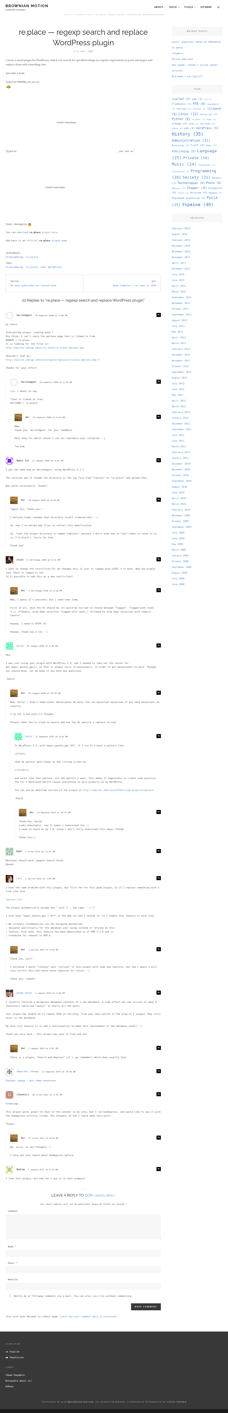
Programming (14, 257)
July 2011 (178, 435)
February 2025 (181, 228)
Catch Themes (176, 1402)
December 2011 (181, 423)
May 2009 (177, 544)
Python (181, 119)
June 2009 (178, 538)
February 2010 (181, 509)
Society (196, 177)
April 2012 (179, 400)
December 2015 (181, 268)
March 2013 (179, 343)
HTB (199, 103)
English (13, 1351)
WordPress (55, 267)
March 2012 (179, 406)
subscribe (98, 1296)
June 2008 (178, 584)
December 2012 (181, 354)
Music (184, 164)
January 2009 (180, 555)
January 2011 (180, 458)
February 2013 (181, 349)
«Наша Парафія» (15, 1375)
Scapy (211, 119)
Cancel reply (104, 1195)
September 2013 (181, 314)
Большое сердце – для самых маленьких (31, 1080)
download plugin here (37, 232)
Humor (211, 145)
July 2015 (178, 274)
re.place (32, 257)
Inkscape (184, 109)
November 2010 (181, 469)
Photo (213, 182)
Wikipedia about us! (18, 1380)
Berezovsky (180, 145)
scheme (179, 123)
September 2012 (181, 372)
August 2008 (179, 572)
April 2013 (179, 337)
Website (13, 1279)
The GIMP (207, 124)
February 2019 (181, 240)
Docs (173, 7)
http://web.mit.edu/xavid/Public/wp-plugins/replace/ (118, 790)
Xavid (19, 645)
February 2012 (181, 412)
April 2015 (179, 286)
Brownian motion (26, 6)
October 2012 (180, 366)
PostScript (208, 114)
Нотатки (198, 192)
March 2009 (179, 550)
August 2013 (179, 320)
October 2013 (180, 308)
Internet (199, 109)
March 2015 (179, 291)
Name (12, 1246)
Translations (180, 172)
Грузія (183, 193)
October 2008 (180, 561)
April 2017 (179, 263)
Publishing (184, 151)
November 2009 (181, 515)
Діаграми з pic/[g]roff (187, 76)
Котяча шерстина (182, 59)
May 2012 (177, 395)
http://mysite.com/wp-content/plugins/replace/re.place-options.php (51, 359)
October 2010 (180, 475)
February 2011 (181, 452)
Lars (19, 878)
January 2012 (180, 418)
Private (196, 158)
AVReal (9, 1386)
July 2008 (178, 578)
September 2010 (181, 481)
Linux (188, 114)
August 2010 (179, 486)
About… (159, 7)
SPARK (194, 124)
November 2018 (181, 251)
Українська (16, 1357)
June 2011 (178, 440)
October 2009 (180, 521)
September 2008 (181, 567)
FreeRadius (181, 104)
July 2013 (178, 326)
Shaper (197, 188)
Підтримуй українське (188, 198)
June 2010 (178, 492)
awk (197, 99)
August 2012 (179, 377)
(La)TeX (181, 99)
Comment (13, 1211)
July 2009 (178, 532)
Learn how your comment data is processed (88, 1316)
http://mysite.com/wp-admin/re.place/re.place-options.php (45, 347)
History (187, 134)
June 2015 (178, 280)
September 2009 (181, 527)
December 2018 (181, 245)
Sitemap (206, 7)
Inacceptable (206, 165)
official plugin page (48, 240)
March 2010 (179, 504)
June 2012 (178, 389)
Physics (179, 188)
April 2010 (179, 498)
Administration (191, 140)
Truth (198, 145)
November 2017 (181, 257)
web (43, 267)
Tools (188, 7)
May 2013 (177, 331)
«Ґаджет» (177, 53)
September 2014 (181, 297)
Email (13, 1263)
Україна (198, 204)
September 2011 (181, 429)
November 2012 (181, 360)
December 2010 (181, 463)
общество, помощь (27, 1071)
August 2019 (179, 234)
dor (91, 51)
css (208, 99)
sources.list (14, 899)
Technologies (191, 182)
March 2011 (179, 446)
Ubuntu (177, 128)
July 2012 (178, 383)
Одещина (215, 193)
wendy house (24, 993)
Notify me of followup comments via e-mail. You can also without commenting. (73, 1296)
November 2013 (181, 303)
